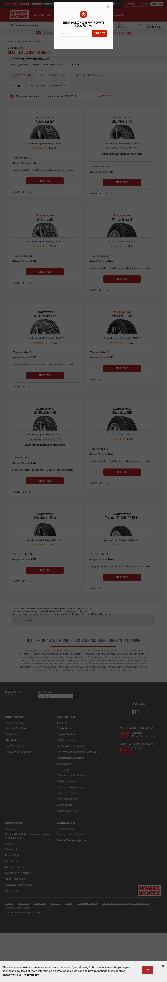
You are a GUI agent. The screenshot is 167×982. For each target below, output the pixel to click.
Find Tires (99, 33)
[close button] (163, 965)
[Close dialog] (108, 6)
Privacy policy (30, 975)
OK (147, 970)
